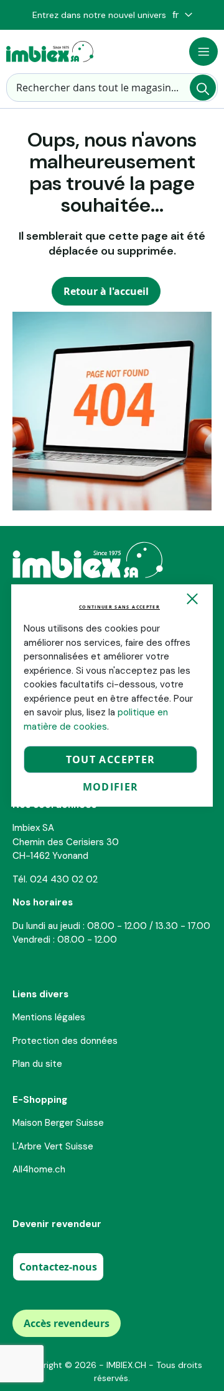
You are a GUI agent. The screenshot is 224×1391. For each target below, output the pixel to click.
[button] (182, 15)
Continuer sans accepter (119, 607)
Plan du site (37, 1064)
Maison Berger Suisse (58, 1123)
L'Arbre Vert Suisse (52, 1146)
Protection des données (65, 1041)
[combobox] (112, 87)
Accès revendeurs (67, 1323)
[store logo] (49, 51)
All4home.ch (38, 1169)
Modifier (111, 787)
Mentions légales (48, 1017)
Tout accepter (111, 759)
